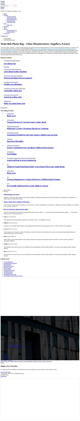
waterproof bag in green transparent (21, 160)
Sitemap (10, 360)
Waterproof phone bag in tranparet (18, 78)
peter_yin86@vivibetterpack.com (16, 346)
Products (6, 15)
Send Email (3, 376)
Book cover (11, 116)
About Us (6, 26)
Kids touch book (11, 20)
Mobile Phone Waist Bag (12, 50)
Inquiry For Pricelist (5, 372)
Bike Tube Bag (7, 264)
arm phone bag (10, 64)
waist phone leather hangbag (15, 72)
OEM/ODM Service (12, 30)
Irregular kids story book (16, 361)
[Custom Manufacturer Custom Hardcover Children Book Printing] (8, 177)
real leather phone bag (13, 91)
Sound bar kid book (28, 361)
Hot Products (4, 360)
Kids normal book (5, 361)
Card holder (12, 154)
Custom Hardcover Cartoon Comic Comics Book (26, 122)
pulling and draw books (39, 361)
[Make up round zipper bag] (7, 101)
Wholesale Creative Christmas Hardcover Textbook (27, 128)
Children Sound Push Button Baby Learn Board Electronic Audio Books (36, 167)
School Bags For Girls (9, 270)
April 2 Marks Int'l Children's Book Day (17, 202)
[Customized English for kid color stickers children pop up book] (12, 132)
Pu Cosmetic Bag (8, 273)
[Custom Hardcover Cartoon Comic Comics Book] (10, 120)
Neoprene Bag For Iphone (10, 263)
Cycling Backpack (8, 262)
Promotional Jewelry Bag (10, 274)
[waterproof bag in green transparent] (21, 158)
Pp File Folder (7, 269)
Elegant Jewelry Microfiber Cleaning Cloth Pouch (45, 49)
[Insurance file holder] (9, 139)
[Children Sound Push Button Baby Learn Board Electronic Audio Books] (8, 164)
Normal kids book (11, 16)
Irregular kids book (11, 18)
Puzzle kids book (11, 22)
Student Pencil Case (9, 266)
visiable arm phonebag (13, 84)
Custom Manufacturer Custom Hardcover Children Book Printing (33, 179)
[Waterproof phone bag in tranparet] (13, 76)
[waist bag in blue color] (11, 95)
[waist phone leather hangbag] (12, 69)
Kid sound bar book (12, 19)
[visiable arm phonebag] (11, 82)
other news (9, 25)
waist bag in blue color (13, 97)
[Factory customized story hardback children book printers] (13, 145)
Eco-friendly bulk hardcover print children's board (27, 186)
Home (5, 13)
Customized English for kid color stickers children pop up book (32, 135)
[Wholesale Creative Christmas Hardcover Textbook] (13, 126)
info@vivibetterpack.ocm (14, 345)
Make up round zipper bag (14, 103)
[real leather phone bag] (14, 88)
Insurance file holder (15, 141)
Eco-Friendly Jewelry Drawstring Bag (13, 276)
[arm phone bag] (12, 60)
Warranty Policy (11, 32)
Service (5, 29)
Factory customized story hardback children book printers (30, 148)
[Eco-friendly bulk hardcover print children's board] (8, 183)
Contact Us (6, 33)
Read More (6, 67)
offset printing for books (11, 194)
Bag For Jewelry (8, 267)
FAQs (5, 27)
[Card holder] (10, 152)
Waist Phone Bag (62, 49)
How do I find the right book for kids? (16, 209)
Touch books (49, 361)
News (5, 23)
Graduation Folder (8, 271)
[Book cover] (10, 113)
